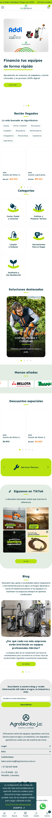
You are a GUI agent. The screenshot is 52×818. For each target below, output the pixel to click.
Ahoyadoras (20, 131)
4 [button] (30, 187)
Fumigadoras (9, 136)
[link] (26, 467)
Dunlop (6, 126)
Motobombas (23, 136)
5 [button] (32, 449)
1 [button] (23, 105)
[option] (26, 60)
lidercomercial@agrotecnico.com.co (18, 761)
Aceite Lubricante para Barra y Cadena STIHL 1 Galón (38, 175)
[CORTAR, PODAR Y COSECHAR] (26, 326)
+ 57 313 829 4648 (9, 767)
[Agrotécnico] (26, 35)
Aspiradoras (8, 141)
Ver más (26, 561)
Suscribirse (26, 704)
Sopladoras (37, 136)
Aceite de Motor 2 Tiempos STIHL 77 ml (12, 437)
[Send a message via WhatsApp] (42, 806)
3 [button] (28, 105)
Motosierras (35, 126)
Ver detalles (26, 664)
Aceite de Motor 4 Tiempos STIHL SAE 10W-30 (12, 175)
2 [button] (26, 105)
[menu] (2, 7)
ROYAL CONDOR (20, 126)
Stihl (4, 173)
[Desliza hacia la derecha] (48, 467)
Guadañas (7, 131)
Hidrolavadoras (35, 131)
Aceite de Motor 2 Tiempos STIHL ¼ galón (36, 437)
